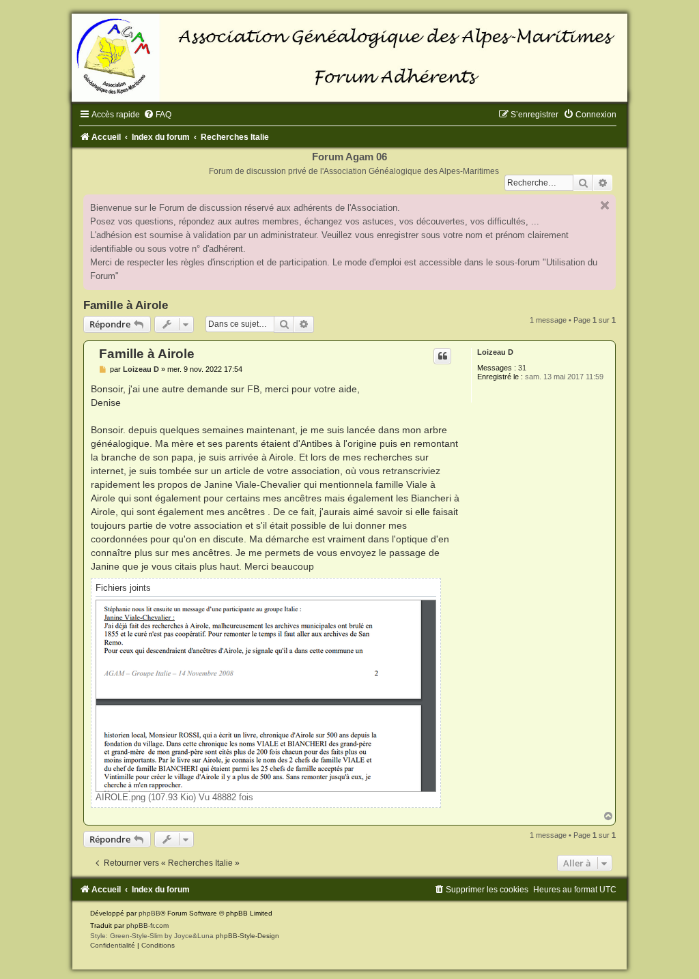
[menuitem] (157, 114)
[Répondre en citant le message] (442, 356)
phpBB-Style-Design (247, 935)
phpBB (149, 913)
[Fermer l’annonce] (605, 205)
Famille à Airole (125, 305)
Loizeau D (495, 352)
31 (522, 368)
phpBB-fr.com (147, 925)
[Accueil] (349, 58)
